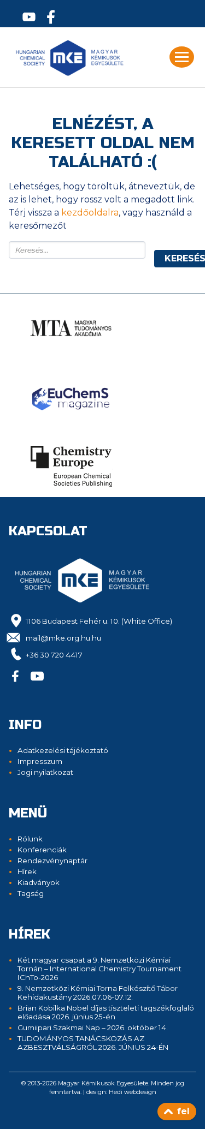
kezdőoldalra (90, 212)
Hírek (27, 871)
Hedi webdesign (132, 1092)
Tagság (30, 893)
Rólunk (30, 838)
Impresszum (39, 761)
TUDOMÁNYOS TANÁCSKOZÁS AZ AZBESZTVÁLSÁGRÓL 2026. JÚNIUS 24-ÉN (92, 1043)
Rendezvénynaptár (52, 860)
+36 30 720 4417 (54, 654)
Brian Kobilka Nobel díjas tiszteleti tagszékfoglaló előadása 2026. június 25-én (105, 1012)
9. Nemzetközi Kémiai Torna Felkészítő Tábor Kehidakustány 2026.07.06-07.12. (97, 992)
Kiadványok (38, 882)
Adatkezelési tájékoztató (62, 750)
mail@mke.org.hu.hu (63, 638)
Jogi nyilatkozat (45, 772)
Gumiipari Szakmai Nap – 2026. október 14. (92, 1027)
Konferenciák (42, 849)
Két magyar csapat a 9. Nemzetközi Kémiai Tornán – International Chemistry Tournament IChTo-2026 (99, 968)
